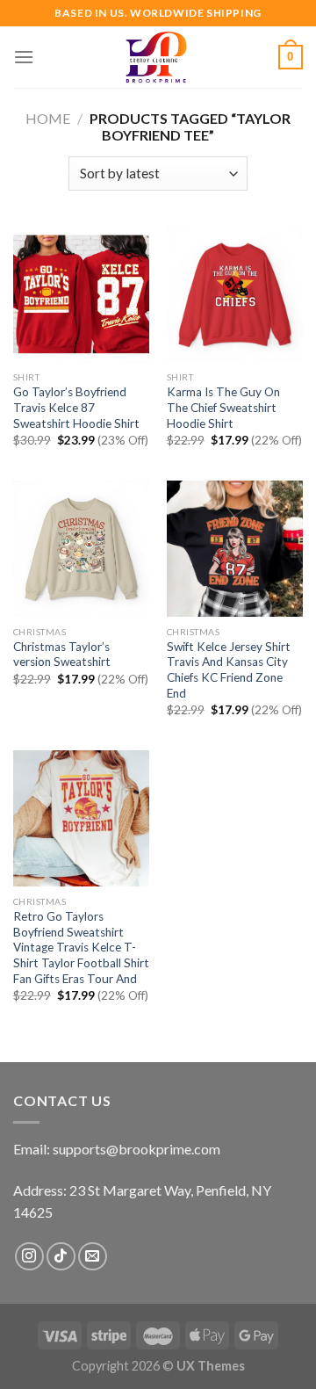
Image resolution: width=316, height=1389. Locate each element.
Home (47, 118)
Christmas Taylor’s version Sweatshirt (62, 654)
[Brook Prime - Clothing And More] (156, 57)
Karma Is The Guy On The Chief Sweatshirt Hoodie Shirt (223, 407)
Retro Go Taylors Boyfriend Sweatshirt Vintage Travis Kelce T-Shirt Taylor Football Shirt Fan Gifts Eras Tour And (81, 947)
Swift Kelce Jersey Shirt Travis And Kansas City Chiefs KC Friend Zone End (229, 670)
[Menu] (23, 56)
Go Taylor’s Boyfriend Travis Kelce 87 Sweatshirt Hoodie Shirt (76, 407)
